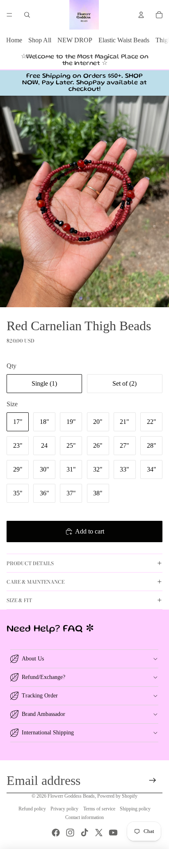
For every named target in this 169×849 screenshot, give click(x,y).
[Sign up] (152, 780)
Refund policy (32, 809)
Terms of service (99, 809)
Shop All (39, 40)
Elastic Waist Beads (123, 40)
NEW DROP (74, 40)
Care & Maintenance (35, 582)
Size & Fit (19, 600)
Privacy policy (64, 809)
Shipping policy (135, 809)
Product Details (30, 563)
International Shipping (48, 732)
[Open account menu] (141, 15)
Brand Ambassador (43, 714)
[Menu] (9, 14)
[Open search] (27, 15)
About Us (33, 659)
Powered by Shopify (117, 796)
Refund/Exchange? (43, 677)
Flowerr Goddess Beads (71, 796)
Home (14, 40)
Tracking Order (40, 696)
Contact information (84, 817)
